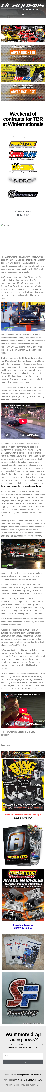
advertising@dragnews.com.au (27, 1080)
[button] (23, 14)
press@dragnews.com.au (29, 1075)
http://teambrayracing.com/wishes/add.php (21, 486)
